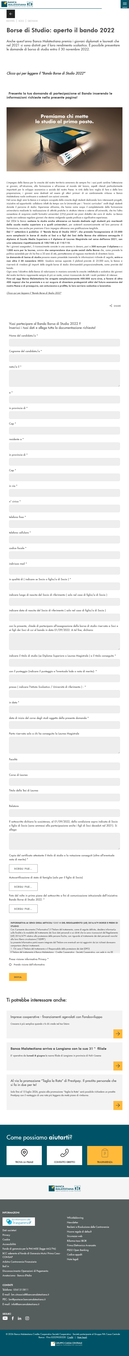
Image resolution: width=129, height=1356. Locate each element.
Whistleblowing (88, 1217)
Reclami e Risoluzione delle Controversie (96, 1226)
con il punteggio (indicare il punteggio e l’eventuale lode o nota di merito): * (53, 671)
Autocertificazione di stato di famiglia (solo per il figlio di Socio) (46, 877)
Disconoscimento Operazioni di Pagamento (32, 1270)
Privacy (19, 1235)
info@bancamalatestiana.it (25, 1304)
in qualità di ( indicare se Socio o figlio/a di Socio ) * (40, 579)
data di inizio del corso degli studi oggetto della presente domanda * (49, 718)
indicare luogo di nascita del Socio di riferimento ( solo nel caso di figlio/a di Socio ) (58, 595)
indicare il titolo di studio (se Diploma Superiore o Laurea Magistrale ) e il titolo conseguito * (62, 656)
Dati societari (22, 1230)
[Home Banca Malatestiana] (17, 4)
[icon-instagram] (27, 1318)
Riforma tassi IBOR (89, 1240)
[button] (125, 4)
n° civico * (15, 501)
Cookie (19, 1239)
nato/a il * (15, 366)
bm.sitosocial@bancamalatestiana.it (30, 1294)
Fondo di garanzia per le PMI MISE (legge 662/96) (32, 1248)
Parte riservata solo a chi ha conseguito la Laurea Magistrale (44, 733)
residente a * (16, 439)
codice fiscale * (17, 548)
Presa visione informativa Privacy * (29, 959)
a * (11, 392)
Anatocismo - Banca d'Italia (30, 1275)
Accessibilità (22, 1244)
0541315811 (21, 1289)
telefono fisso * (17, 517)
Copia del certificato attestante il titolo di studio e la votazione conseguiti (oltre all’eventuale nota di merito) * (61, 857)
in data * (14, 702)
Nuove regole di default (92, 1231)
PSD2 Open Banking (90, 1250)
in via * (13, 486)
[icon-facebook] (13, 1318)
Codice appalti (87, 1254)
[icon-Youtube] (5, 1318)
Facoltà (13, 759)
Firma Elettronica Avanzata (94, 1245)
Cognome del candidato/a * (25, 351)
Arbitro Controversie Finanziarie (32, 1261)
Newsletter (85, 1222)
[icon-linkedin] (20, 1318)
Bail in (18, 1266)
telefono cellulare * (20, 532)
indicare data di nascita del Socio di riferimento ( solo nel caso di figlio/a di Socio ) (57, 610)
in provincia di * (18, 408)
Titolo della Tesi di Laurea (23, 790)
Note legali (85, 1259)
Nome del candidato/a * (23, 335)
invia (20, 978)
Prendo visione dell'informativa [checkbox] (29, 964)
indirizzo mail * (18, 563)
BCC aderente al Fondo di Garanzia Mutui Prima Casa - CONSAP (32, 1255)
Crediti (70, 1337)
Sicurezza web (87, 1236)
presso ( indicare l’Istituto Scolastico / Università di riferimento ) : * (47, 687)
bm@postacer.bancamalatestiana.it (27, 1299)
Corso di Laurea (18, 775)
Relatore (14, 806)
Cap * (12, 423)
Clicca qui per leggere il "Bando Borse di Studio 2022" (64, 81)
